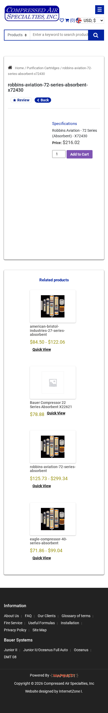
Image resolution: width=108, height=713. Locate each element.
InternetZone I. (71, 691)
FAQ (28, 616)
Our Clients (47, 616)
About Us (11, 616)
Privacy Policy (15, 630)
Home (19, 68)
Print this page (30, 193)
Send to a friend (30, 184)
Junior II (10, 650)
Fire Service (13, 623)
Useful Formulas (41, 623)
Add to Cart (79, 154)
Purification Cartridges (43, 68)
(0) (72, 20)
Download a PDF (30, 202)
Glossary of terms (76, 616)
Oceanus (81, 650)
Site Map (40, 630)
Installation (70, 623)
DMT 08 (10, 657)
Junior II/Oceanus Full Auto (45, 650)
